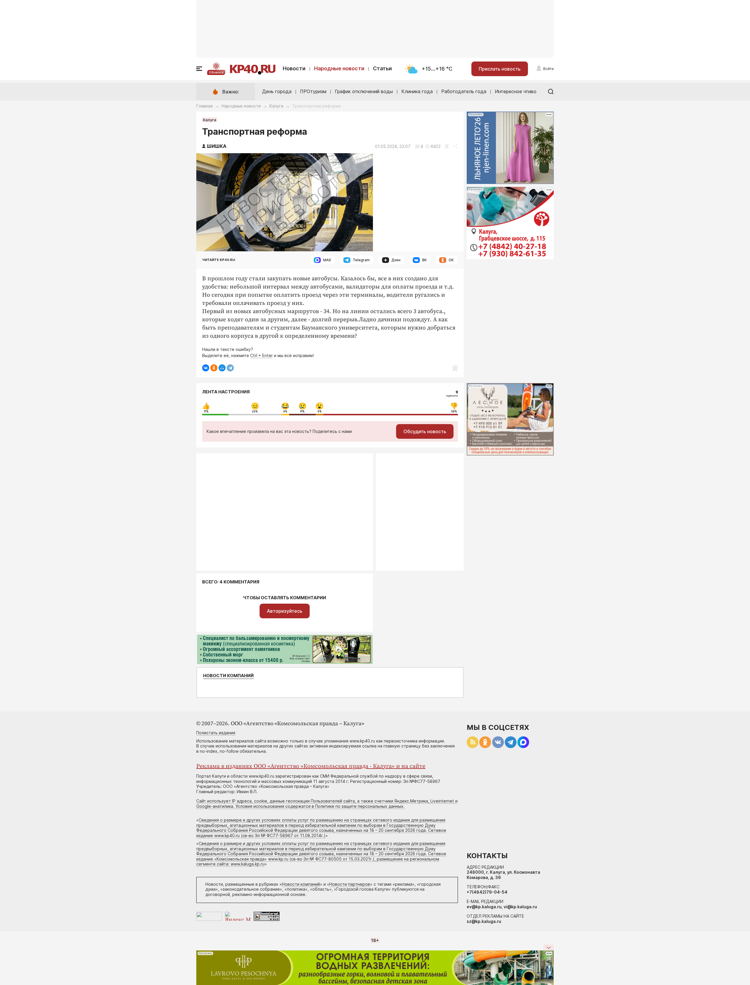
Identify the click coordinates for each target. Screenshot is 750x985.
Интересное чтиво (515, 91)
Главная (204, 105)
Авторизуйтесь (284, 611)
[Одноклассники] (213, 367)
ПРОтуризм (313, 91)
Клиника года (417, 91)
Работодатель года (463, 91)
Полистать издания (215, 732)
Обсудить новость (424, 431)
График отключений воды (364, 91)
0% (285, 411)
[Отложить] (447, 146)
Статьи (382, 68)
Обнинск (216, 72)
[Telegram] (230, 367)
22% (255, 411)
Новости (294, 68)
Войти (548, 68)
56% (454, 411)
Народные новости (339, 68)
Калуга (276, 105)
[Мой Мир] (222, 367)
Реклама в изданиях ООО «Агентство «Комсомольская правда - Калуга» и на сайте (310, 766)
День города (277, 91)
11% (206, 411)
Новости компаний (228, 675)
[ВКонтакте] (205, 367)
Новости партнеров (349, 884)
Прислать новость (500, 69)
